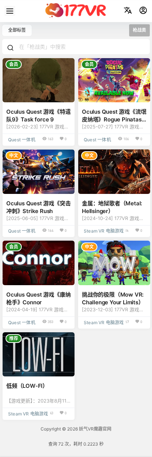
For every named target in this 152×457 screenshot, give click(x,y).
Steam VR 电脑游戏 (104, 231)
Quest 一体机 (21, 139)
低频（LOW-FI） (27, 385)
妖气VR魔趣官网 (94, 429)
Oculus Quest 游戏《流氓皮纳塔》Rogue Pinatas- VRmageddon (114, 119)
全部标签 (17, 30)
